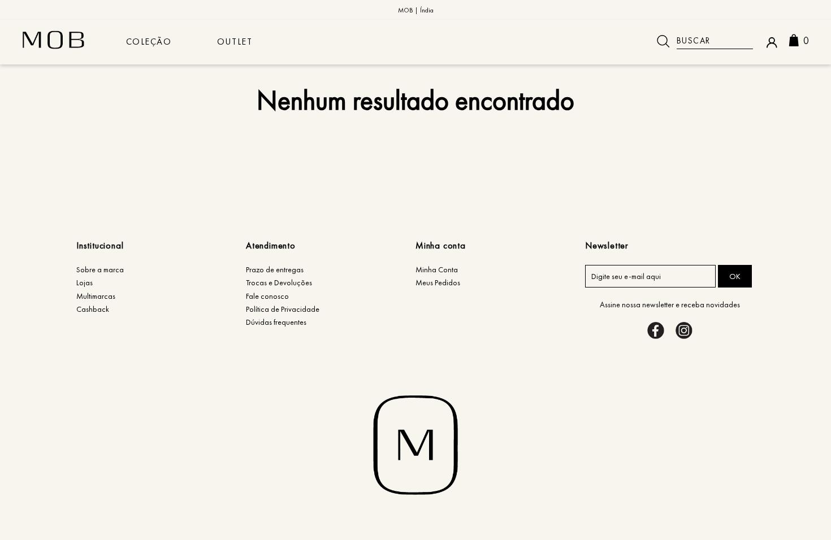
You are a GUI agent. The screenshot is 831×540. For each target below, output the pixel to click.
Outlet (235, 41)
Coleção (149, 41)
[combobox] (700, 41)
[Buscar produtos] (663, 41)
